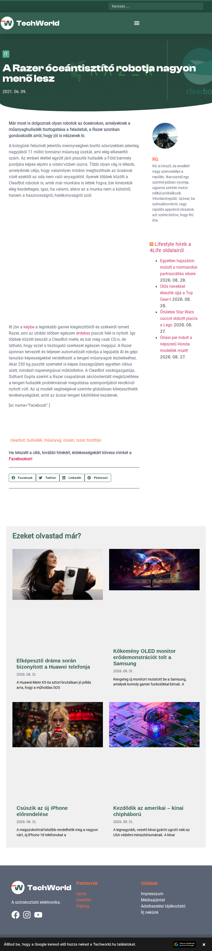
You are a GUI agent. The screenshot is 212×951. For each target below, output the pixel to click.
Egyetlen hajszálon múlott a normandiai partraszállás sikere (178, 267)
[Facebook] (15, 915)
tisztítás (94, 440)
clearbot (17, 440)
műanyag (52, 440)
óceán (68, 440)
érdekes (83, 333)
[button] (136, 23)
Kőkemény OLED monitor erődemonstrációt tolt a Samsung (144, 657)
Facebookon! (20, 458)
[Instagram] (27, 915)
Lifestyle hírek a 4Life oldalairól (170, 247)
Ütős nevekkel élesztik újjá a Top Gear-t (176, 293)
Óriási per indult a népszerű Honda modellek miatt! (176, 344)
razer (80, 440)
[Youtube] (38, 915)
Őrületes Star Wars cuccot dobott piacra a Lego (179, 318)
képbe (29, 326)
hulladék (34, 440)
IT (6, 53)
